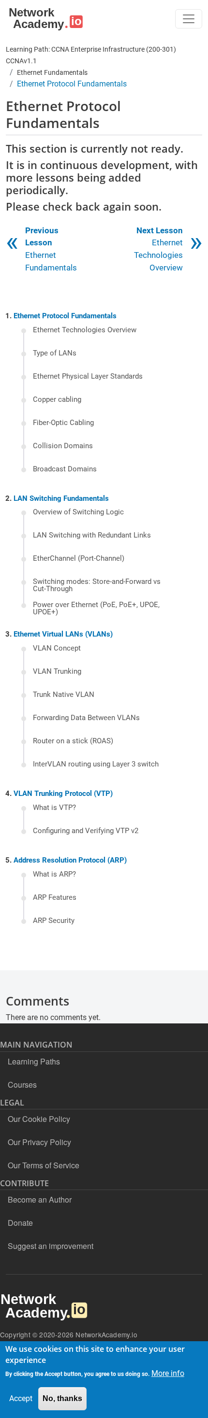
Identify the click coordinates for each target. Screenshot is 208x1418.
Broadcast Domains (65, 469)
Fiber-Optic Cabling (63, 423)
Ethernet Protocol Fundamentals (65, 316)
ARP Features (54, 898)
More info (167, 1373)
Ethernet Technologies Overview (84, 330)
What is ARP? (54, 875)
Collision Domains (63, 446)
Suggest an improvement (50, 1245)
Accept (20, 1398)
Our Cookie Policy (39, 1118)
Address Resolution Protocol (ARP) (70, 860)
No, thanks (62, 1398)
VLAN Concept (57, 648)
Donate (20, 1222)
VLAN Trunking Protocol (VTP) (63, 793)
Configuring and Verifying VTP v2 (85, 831)
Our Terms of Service (43, 1165)
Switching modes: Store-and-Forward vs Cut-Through (97, 585)
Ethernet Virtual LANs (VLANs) (63, 634)
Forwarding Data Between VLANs (86, 718)
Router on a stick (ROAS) (73, 741)
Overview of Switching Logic (78, 512)
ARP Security (53, 921)
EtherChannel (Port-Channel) (78, 559)
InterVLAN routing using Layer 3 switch (96, 764)
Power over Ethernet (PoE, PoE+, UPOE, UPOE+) (96, 608)
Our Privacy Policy (39, 1142)
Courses (22, 1084)
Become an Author (40, 1199)
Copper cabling (57, 400)
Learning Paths (34, 1061)
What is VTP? (54, 808)
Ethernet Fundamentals (52, 72)
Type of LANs (54, 353)
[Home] (44, 19)
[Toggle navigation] (188, 18)
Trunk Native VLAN (63, 695)
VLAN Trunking (57, 672)
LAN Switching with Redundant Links (92, 535)
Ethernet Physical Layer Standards (88, 377)
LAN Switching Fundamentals (61, 498)
